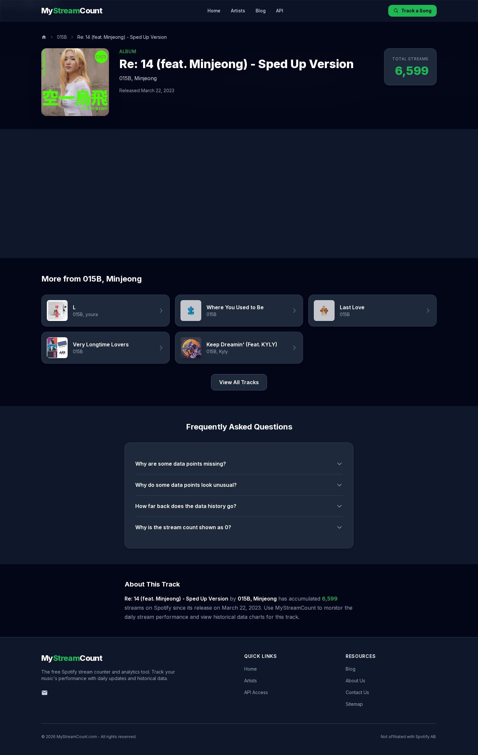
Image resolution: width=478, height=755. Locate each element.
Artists (238, 10)
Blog (261, 10)
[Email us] (44, 693)
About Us (355, 680)
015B (62, 37)
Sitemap (354, 704)
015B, (126, 78)
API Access (256, 692)
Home (213, 10)
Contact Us (357, 692)
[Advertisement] (239, 193)
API (279, 10)
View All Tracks (239, 382)
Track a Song (416, 10)
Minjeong (145, 78)
